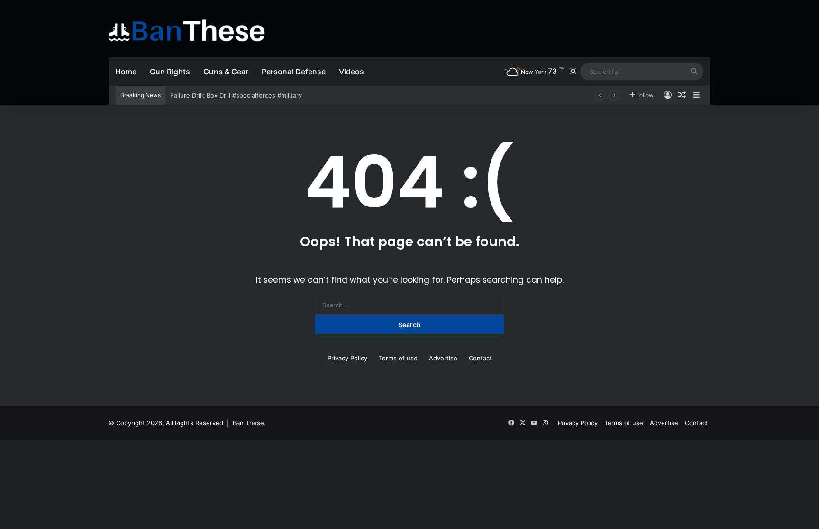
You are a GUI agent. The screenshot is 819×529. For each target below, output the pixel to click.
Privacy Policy (347, 358)
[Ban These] (187, 31)
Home (125, 71)
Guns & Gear (225, 71)
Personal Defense (294, 71)
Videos (351, 71)
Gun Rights (170, 71)
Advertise (443, 358)
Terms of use (398, 358)
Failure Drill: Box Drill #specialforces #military (236, 95)
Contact (480, 358)
